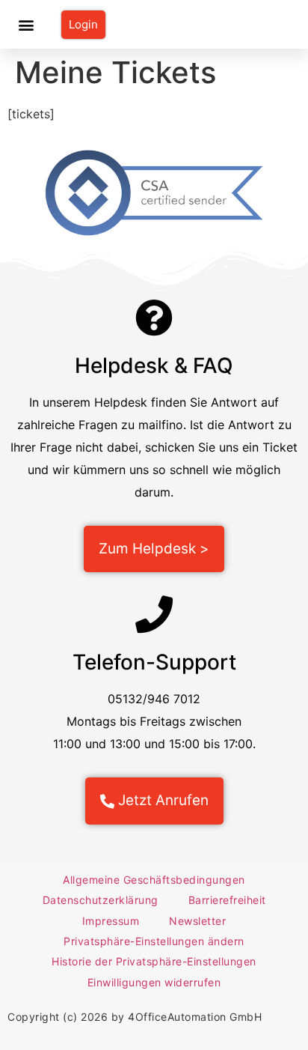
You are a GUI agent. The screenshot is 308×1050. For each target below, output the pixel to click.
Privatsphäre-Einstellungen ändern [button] (154, 941)
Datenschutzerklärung (100, 899)
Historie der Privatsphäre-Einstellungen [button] (154, 961)
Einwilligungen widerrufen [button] (154, 982)
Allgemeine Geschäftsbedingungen (154, 879)
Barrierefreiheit (227, 899)
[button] (26, 24)
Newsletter (197, 920)
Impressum (111, 920)
